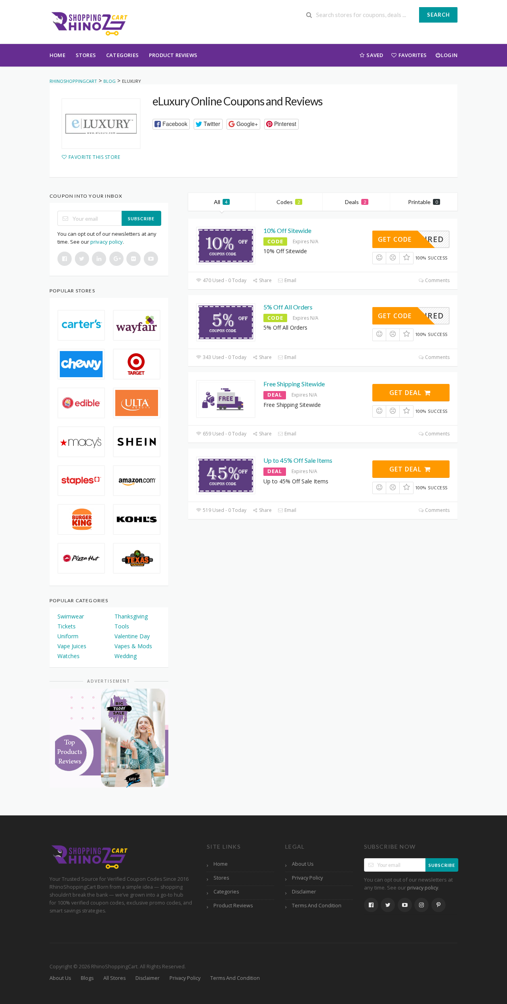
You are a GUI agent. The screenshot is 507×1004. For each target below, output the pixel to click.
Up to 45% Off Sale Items (297, 460)
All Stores (114, 978)
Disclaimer (304, 891)
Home (57, 55)
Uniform (67, 636)
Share (265, 280)
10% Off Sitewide (287, 230)
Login (449, 55)
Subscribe (141, 218)
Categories (122, 55)
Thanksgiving (131, 616)
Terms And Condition (316, 905)
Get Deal (406, 392)
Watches (68, 656)
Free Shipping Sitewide (294, 383)
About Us (302, 864)
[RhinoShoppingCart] (89, 23)
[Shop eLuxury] (101, 123)
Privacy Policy (307, 877)
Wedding (125, 656)
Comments (437, 280)
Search (438, 14)
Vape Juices (71, 646)
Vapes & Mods (133, 646)
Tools (121, 626)
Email (289, 280)
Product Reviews (173, 55)
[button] (171, 124)
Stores (86, 55)
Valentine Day (132, 636)
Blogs (87, 978)
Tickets (66, 626)
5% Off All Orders (288, 307)
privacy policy (106, 241)
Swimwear (70, 616)
